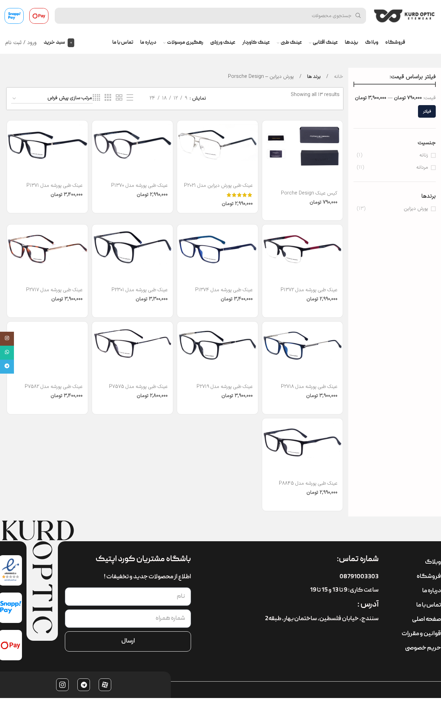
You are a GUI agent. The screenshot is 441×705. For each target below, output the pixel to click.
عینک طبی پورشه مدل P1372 (309, 290)
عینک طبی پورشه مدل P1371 (54, 185)
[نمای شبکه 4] (96, 98)
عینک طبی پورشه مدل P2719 (225, 386)
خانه (338, 76)
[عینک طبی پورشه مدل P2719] (217, 343)
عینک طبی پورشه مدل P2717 (54, 290)
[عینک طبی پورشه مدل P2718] (302, 343)
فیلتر (427, 111)
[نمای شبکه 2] (119, 98)
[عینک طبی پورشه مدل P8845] (302, 440)
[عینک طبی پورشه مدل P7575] (132, 343)
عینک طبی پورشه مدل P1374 (224, 290)
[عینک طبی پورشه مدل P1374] (217, 246)
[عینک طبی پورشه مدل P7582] (47, 343)
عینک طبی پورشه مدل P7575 (138, 386)
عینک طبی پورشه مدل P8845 (308, 483)
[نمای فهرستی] (130, 98)
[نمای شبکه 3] (108, 98)
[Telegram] (83, 684)
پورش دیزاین (416, 208)
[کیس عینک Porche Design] (302, 146)
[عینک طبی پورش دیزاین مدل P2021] (217, 142)
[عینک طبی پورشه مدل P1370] (132, 142)
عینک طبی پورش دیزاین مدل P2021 (218, 185)
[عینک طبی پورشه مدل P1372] (302, 246)
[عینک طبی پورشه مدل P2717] (47, 246)
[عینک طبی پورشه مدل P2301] (132, 246)
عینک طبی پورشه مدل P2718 (309, 386)
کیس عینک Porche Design (309, 193)
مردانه (422, 167)
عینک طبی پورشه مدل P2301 (140, 290)
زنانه (423, 155)
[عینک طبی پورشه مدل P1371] (47, 142)
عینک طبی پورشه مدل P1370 (139, 185)
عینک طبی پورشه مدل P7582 (54, 386)
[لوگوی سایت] (404, 15)
